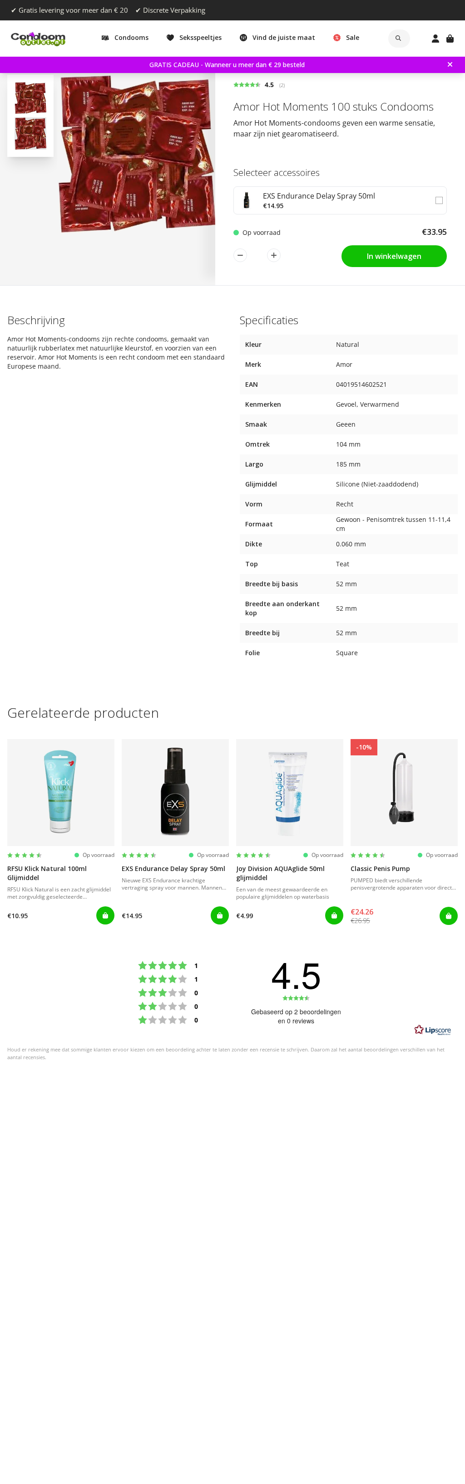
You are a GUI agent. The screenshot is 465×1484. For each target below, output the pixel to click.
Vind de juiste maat (283, 37)
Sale (352, 37)
